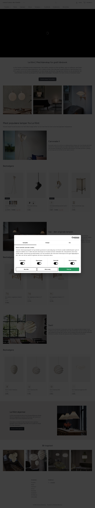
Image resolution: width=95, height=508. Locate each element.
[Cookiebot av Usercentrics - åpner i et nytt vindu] (72, 238)
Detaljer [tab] (47, 242)
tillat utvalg (47, 269)
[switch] (39, 263)
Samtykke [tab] (25, 242)
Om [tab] (70, 242)
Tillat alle (69, 269)
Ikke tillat (26, 269)
